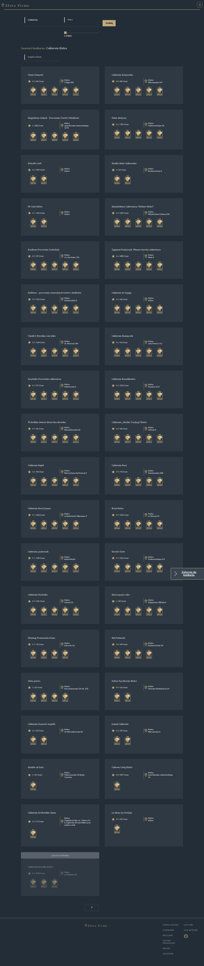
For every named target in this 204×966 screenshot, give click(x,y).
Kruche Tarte (118, 551)
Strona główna (171, 925)
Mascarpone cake (121, 594)
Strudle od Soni (35, 767)
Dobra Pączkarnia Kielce (124, 680)
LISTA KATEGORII (190, 930)
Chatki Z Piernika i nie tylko (42, 335)
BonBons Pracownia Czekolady (43, 249)
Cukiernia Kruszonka (122, 74)
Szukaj (109, 23)
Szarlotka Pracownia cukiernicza (44, 378)
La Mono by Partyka (122, 812)
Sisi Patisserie (118, 637)
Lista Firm (188, 925)
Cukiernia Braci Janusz (39, 508)
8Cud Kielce (118, 508)
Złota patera (34, 680)
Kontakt (166, 948)
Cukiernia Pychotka (38, 594)
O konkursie (168, 930)
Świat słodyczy (119, 117)
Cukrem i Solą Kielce (122, 767)
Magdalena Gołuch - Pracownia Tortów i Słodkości (53, 117)
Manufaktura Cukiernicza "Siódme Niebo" (132, 206)
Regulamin (168, 935)
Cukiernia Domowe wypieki (41, 724)
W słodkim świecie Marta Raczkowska (47, 422)
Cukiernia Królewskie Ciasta (42, 812)
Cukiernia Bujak (36, 465)
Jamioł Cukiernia (120, 724)
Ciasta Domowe (35, 74)
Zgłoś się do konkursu (189, 573)
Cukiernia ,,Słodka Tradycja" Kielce (129, 422)
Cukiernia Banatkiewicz (123, 378)
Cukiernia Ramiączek (122, 335)
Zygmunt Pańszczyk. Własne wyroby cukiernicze (136, 249)
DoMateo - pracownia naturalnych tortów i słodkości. (54, 292)
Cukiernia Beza (119, 465)
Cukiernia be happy (122, 292)
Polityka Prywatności (169, 942)
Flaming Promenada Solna (41, 637)
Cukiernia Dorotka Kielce (40, 866)
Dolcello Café (34, 163)
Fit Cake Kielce (35, 206)
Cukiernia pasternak (38, 551)
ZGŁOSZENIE (168, 953)
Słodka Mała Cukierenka (124, 163)
